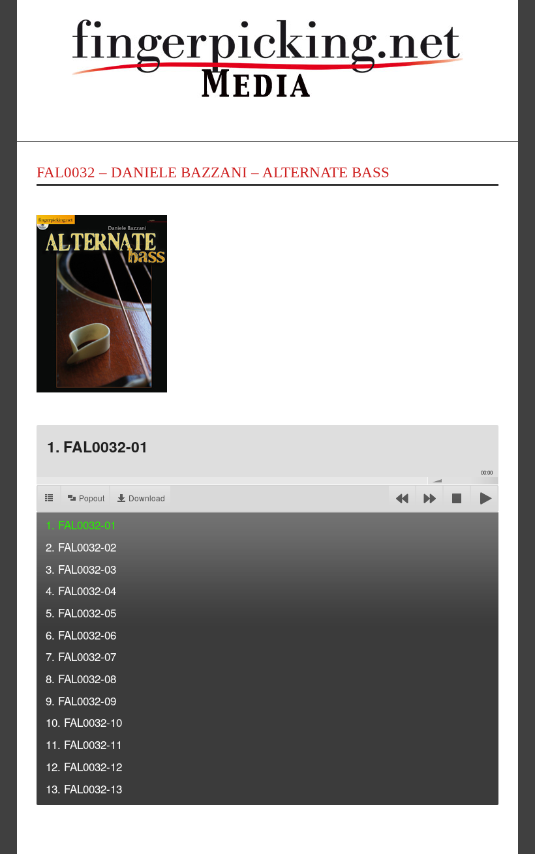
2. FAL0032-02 (81, 546)
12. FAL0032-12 (84, 766)
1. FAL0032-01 (81, 524)
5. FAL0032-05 (81, 612)
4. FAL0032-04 (81, 590)
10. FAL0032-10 (84, 722)
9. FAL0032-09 (81, 700)
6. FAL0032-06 (81, 634)
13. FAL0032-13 (84, 788)
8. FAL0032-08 (81, 678)
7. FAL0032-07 (81, 656)
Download (147, 497)
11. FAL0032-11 (84, 744)
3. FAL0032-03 (81, 569)
